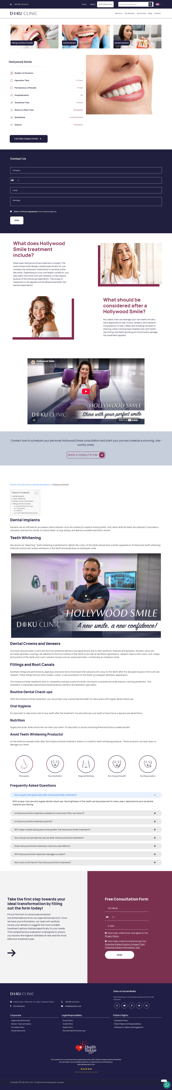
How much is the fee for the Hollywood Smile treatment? (42, 862)
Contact (157, 13)
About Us (118, 13)
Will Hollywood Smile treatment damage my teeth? (39, 854)
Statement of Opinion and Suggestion (128, 1027)
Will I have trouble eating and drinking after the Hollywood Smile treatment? (52, 829)
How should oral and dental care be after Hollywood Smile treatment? (49, 837)
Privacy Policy (112, 936)
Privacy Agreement (30, 211)
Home (13, 484)
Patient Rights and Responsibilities (127, 1024)
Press (84, 4)
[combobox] (13, 180)
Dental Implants (18, 496)
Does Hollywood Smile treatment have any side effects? (42, 846)
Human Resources (18, 1031)
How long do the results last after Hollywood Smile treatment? (45, 794)
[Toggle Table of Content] (35, 493)
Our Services (129, 13)
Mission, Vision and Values (21, 1024)
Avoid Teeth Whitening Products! (27, 513)
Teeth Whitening (19, 499)
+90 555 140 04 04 (21, 4)
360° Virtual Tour (105, 4)
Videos (92, 4)
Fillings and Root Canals (22, 504)
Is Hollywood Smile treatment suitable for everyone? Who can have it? (49, 813)
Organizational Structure (20, 1020)
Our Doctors (141, 13)
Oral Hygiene (20, 508)
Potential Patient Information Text (122, 947)
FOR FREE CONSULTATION (26, 138)
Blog (150, 13)
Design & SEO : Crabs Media (56, 1082)
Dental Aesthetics (41, 484)
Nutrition (19, 510)
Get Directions (19, 1006)
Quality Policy (68, 1027)
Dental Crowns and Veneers (23, 501)
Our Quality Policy (17, 1027)
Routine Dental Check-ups (24, 506)
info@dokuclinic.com (73, 1006)
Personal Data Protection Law (74, 1031)
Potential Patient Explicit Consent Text (125, 944)
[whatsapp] (167, 1085)
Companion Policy (121, 1020)
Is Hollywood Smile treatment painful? (33, 821)
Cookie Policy (68, 1024)
